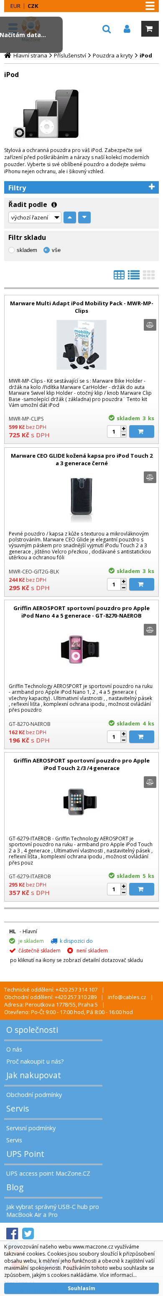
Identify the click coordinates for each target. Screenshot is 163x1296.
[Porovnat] (150, 325)
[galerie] (149, 277)
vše (56, 250)
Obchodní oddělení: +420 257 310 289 (50, 997)
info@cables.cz (127, 997)
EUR (15, 6)
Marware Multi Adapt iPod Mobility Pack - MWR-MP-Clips (81, 306)
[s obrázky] (134, 277)
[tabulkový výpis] (119, 277)
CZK (33, 6)
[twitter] (28, 1234)
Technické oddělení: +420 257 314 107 (50, 989)
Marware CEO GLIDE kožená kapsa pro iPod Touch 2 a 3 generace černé (82, 459)
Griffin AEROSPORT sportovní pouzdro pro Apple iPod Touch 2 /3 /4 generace (81, 764)
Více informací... (118, 1275)
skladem (27, 250)
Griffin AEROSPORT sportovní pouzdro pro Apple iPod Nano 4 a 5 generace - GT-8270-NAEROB (81, 611)
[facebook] (12, 1234)
